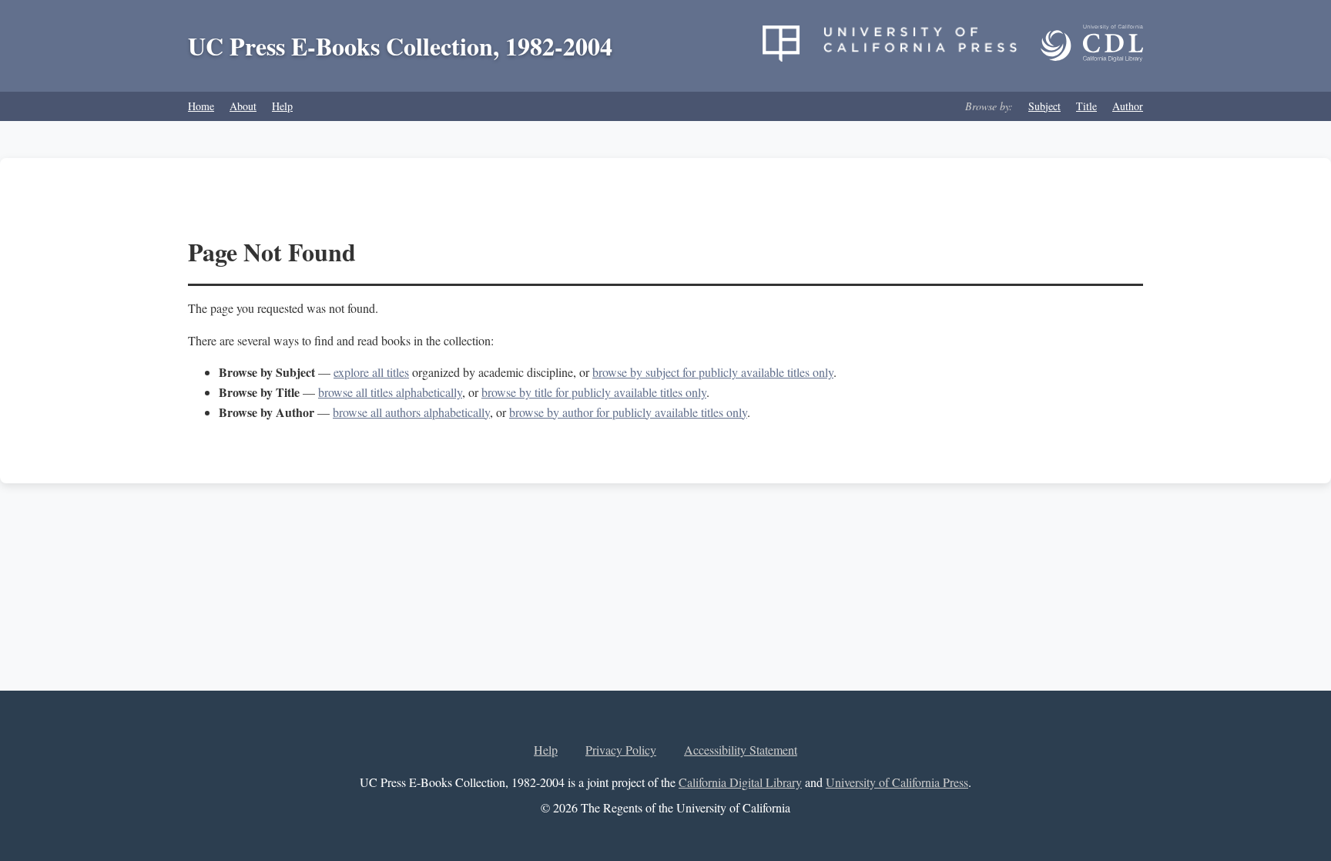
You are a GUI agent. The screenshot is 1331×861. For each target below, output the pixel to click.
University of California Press (897, 782)
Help (282, 106)
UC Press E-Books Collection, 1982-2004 (400, 46)
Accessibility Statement (740, 750)
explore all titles (371, 372)
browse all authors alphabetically (411, 412)
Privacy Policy (620, 750)
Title (1086, 106)
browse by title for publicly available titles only (593, 392)
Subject (1044, 106)
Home (201, 106)
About (243, 106)
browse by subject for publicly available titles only (712, 372)
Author (1127, 106)
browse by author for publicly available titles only (628, 412)
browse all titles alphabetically (390, 392)
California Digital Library (740, 782)
